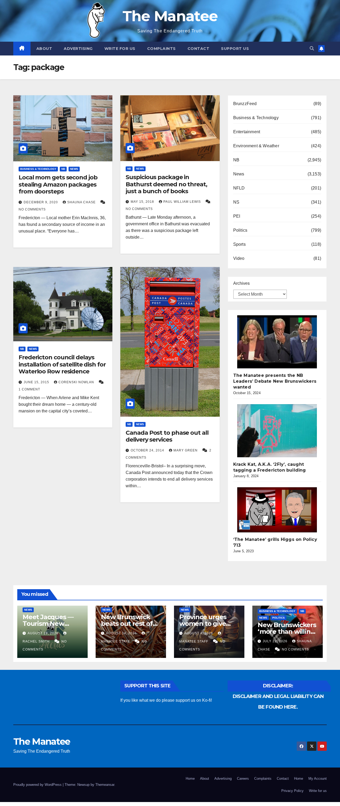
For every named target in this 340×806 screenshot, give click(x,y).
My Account (317, 779)
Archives (241, 283)
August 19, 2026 (44, 633)
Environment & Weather (256, 146)
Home (190, 779)
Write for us (119, 48)
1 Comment (29, 389)
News (74, 168)
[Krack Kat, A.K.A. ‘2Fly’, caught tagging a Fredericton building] (277, 430)
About (44, 48)
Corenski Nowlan (76, 382)
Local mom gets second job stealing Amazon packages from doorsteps (58, 184)
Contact (199, 48)
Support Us (235, 48)
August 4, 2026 (199, 633)
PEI (236, 216)
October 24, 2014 (148, 450)
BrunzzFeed (245, 103)
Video (239, 258)
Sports (239, 244)
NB (63, 168)
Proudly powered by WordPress (38, 785)
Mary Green (186, 450)
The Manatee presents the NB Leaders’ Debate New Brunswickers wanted (274, 381)
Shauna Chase (82, 202)
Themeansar (104, 785)
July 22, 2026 (275, 641)
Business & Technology (38, 168)
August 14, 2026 (122, 633)
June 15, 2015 (37, 382)
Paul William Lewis (182, 202)
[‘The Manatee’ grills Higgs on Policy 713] (277, 509)
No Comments (32, 209)
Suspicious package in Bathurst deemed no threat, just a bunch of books (166, 184)
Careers (243, 779)
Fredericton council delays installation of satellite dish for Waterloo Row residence (62, 364)
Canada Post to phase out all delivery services (167, 436)
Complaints (161, 48)
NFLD (239, 188)
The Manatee (170, 16)
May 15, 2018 (143, 202)
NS (236, 202)
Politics (240, 230)
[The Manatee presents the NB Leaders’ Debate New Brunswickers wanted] (277, 341)
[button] (312, 48)
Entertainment (246, 132)
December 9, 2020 (41, 202)
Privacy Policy (292, 791)
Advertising (78, 48)
